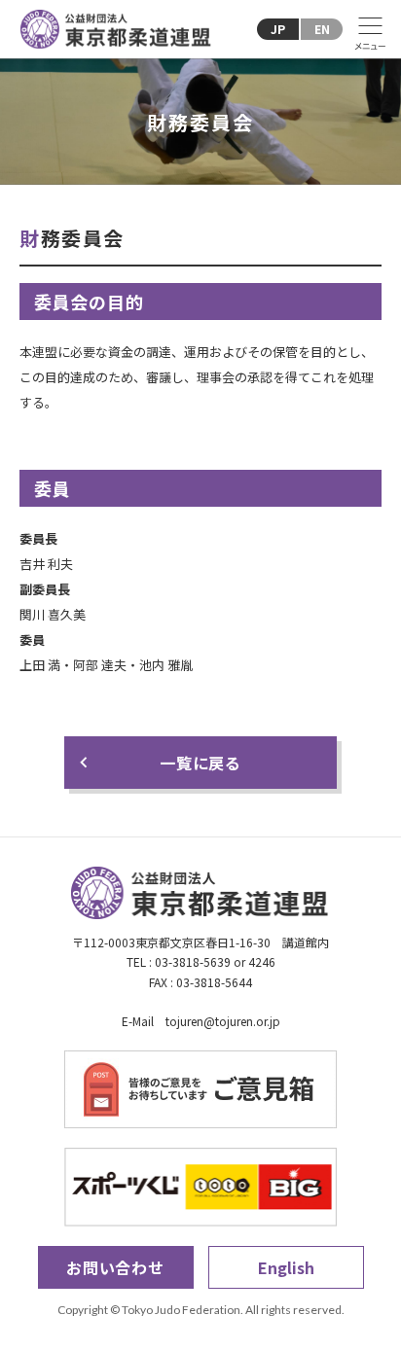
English (286, 1267)
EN (322, 28)
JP (278, 28)
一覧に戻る (200, 762)
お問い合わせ (115, 1267)
